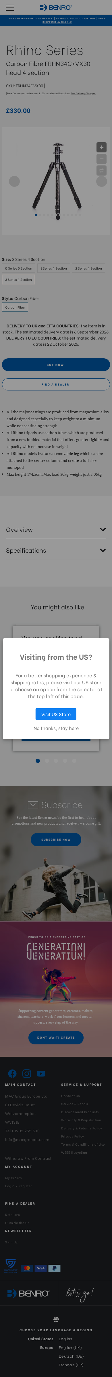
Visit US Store (56, 714)
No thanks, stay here (56, 728)
